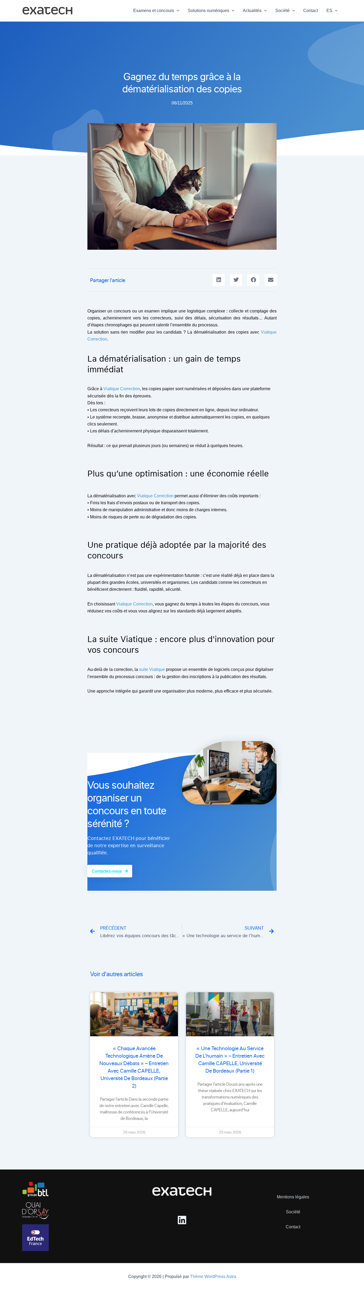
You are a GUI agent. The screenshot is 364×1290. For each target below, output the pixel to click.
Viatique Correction (121, 388)
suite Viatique (152, 669)
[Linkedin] (182, 1220)
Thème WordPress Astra (213, 1276)
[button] (176, 10)
